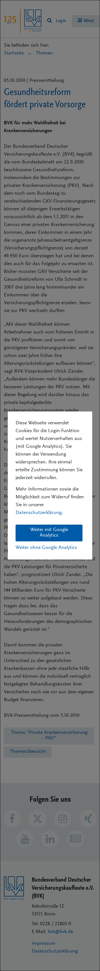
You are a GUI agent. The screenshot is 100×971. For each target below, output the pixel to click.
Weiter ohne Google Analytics (46, 547)
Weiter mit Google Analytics (49, 532)
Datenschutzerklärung (39, 512)
